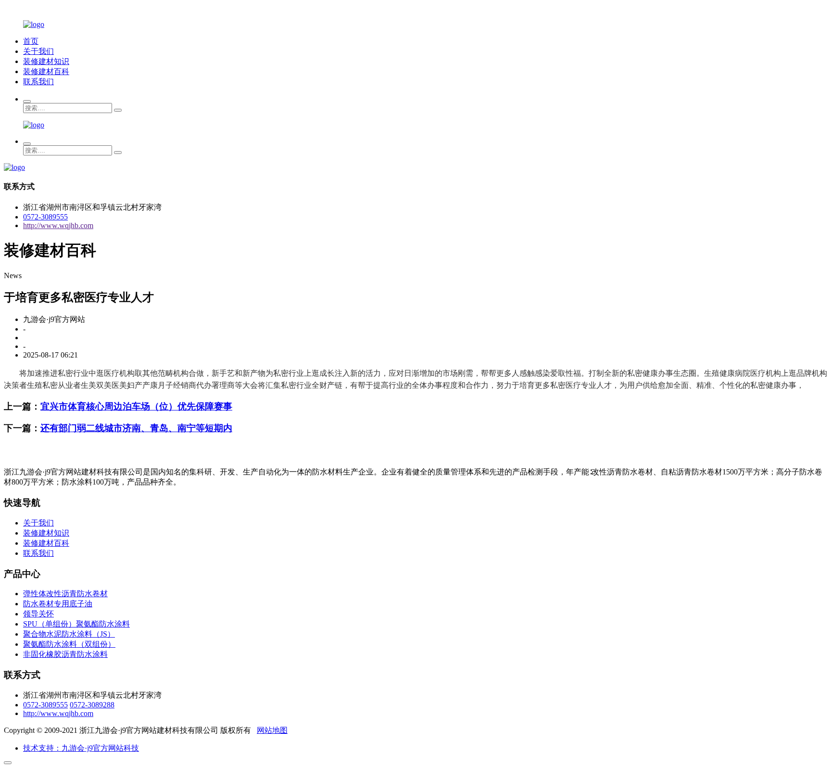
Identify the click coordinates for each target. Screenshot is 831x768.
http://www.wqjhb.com (58, 225)
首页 (30, 41)
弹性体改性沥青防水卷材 (65, 593)
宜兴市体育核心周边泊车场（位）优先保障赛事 (136, 406)
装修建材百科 (46, 71)
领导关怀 (38, 614)
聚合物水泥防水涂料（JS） (69, 634)
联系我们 (38, 81)
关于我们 (38, 51)
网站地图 (272, 730)
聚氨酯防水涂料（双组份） (69, 644)
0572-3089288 (92, 705)
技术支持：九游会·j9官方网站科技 (81, 748)
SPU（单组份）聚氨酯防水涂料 (76, 624)
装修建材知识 (46, 61)
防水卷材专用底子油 (57, 604)
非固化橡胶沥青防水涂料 (65, 654)
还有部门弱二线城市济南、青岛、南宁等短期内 (136, 428)
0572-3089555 (45, 217)
